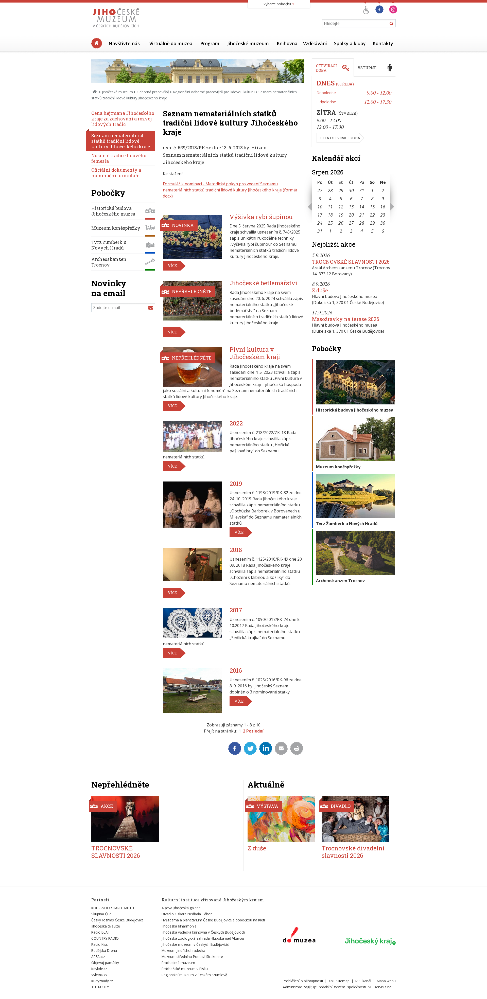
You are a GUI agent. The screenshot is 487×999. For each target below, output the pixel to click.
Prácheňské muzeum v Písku (185, 968)
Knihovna (287, 43)
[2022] (192, 436)
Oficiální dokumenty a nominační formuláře (116, 173)
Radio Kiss (99, 944)
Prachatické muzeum (178, 962)
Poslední (255, 731)
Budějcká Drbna (104, 950)
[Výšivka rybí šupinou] (192, 237)
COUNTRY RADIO (105, 938)
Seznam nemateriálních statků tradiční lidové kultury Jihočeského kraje (120, 141)
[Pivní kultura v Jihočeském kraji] (192, 367)
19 (340, 215)
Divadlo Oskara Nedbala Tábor (187, 914)
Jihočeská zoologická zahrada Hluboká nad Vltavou (203, 938)
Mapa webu (386, 980)
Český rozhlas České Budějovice (117, 920)
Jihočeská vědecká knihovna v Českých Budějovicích (203, 932)
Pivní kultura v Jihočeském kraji (255, 353)
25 (330, 223)
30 (351, 190)
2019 (236, 483)
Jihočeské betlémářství (263, 283)
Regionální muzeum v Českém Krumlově (194, 974)
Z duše (320, 290)
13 (351, 207)
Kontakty (383, 43)
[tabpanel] (354, 112)
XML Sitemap (339, 980)
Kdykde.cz (99, 968)
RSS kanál (363, 980)
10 (319, 207)
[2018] (192, 564)
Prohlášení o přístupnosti (303, 980)
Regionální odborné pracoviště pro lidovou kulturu (214, 92)
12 (340, 207)
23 (382, 215)
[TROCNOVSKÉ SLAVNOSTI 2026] (125, 819)
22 (372, 215)
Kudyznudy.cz (102, 980)
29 (340, 190)
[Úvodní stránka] (117, 29)
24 (319, 223)
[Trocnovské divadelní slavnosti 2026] (355, 819)
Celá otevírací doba (340, 137)
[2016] (192, 690)
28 (330, 190)
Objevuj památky (105, 962)
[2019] (192, 504)
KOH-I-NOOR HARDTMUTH (112, 907)
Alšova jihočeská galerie (181, 907)
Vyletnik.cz (99, 974)
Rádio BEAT (100, 932)
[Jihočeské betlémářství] (192, 300)
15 (372, 207)
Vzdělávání (315, 43)
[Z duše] (281, 819)
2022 (236, 423)
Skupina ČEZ (101, 914)
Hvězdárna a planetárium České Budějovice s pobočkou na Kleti (213, 920)
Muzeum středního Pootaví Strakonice (192, 956)
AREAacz (98, 956)
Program (209, 43)
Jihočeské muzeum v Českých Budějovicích (196, 944)
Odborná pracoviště (153, 92)
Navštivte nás (124, 43)
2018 (236, 550)
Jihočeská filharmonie (179, 926)
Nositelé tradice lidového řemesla (118, 158)
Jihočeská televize (105, 926)
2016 (236, 670)
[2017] (192, 623)
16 (382, 207)
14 (361, 207)
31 (361, 190)
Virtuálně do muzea (171, 43)
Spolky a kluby (350, 43)
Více (172, 265)
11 (330, 207)
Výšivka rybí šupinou (261, 217)
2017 (236, 610)
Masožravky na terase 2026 (345, 319)
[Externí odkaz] (299, 936)
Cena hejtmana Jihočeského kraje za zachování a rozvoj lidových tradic (122, 118)
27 (319, 190)
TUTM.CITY (100, 987)
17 (319, 215)
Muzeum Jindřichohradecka (183, 950)
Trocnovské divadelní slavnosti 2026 (353, 852)
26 (340, 223)
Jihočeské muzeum (248, 43)
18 (330, 215)
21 (361, 215)
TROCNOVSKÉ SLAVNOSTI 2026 (351, 261)
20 (351, 215)
